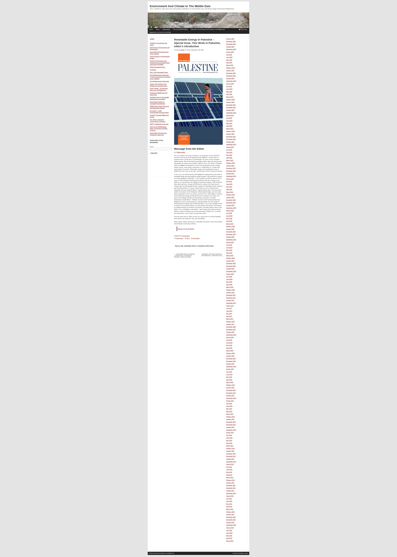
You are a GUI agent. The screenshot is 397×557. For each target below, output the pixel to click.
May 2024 (229, 91)
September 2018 (231, 271)
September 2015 (231, 366)
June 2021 (229, 184)
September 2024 (231, 81)
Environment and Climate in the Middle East (180, 6)
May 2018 (229, 282)
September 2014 (231, 398)
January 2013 (230, 451)
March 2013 (229, 446)
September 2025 (231, 49)
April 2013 (229, 443)
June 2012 (229, 469)
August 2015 (230, 369)
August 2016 (230, 337)
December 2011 (231, 485)
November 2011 (231, 488)
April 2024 (229, 94)
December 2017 (231, 295)
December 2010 (231, 517)
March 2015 (229, 382)
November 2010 (231, 520)
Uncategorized (186, 236)
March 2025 (229, 65)
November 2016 (231, 329)
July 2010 (229, 530)
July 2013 (229, 435)
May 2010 (229, 535)
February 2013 (230, 448)
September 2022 (231, 144)
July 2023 (229, 118)
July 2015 (229, 372)
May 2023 (229, 123)
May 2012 (229, 472)
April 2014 (229, 411)
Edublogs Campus (243, 553)
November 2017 (231, 298)
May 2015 (229, 377)
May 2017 (229, 313)
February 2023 (230, 131)
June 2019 (229, 247)
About (157, 29)
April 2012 (229, 475)
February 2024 (230, 99)
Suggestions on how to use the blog (160, 32)
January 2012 (230, 483)
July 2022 (229, 150)
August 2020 (230, 210)
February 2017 (230, 321)
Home (151, 29)
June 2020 (229, 216)
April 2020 (229, 221)
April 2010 (229, 538)
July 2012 (229, 467)
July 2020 (229, 213)
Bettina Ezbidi (181, 152)
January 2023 (230, 134)
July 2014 (229, 403)
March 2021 (229, 192)
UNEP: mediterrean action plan (159, 124)
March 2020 (229, 224)
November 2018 (231, 266)
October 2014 (230, 395)
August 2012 (230, 464)
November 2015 (231, 361)
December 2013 (231, 422)
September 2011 (231, 493)
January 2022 (230, 165)
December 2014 (231, 390)
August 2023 (230, 115)
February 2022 (230, 163)
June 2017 (229, 311)
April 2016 (229, 348)
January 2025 (230, 70)
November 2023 (231, 107)
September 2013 (231, 430)
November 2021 (231, 171)
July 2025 (229, 54)
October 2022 (230, 142)
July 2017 (229, 308)
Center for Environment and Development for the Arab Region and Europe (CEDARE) (160, 62)
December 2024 (231, 73)
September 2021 (231, 176)
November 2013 (231, 424)
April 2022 (229, 157)
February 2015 (230, 385)
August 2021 (230, 179)
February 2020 (230, 226)
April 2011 (229, 506)
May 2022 (229, 155)
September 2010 (231, 525)
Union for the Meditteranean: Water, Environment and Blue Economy (158, 128)
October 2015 (230, 364)
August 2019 (230, 242)
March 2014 (229, 414)
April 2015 (229, 380)
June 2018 (229, 279)
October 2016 (230, 332)
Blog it (188, 238)
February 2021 (230, 194)
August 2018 (230, 274)
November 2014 (231, 393)
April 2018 (229, 284)
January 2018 (230, 292)
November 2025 (231, 44)
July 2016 (229, 340)
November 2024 (231, 76)
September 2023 (231, 113)
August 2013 (230, 432)
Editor (182, 50)
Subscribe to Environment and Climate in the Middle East (208, 29)
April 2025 (229, 62)
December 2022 (231, 136)
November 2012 (231, 456)
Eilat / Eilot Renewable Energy (159, 72)
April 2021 (229, 189)
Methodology (166, 29)
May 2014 (229, 409)
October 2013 (230, 427)
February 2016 (230, 353)
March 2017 (229, 319)
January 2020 (230, 229)
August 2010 (230, 527)
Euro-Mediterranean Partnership (159, 81)
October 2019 (230, 237)
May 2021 (229, 187)
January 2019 (230, 261)
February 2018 (230, 290)
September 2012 (231, 461)
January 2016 (230, 356)
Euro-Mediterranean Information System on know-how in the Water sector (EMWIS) (160, 77)
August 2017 (230, 306)
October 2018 (230, 268)
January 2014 (230, 419)
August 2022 (230, 147)
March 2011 (229, 509)
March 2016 (229, 350)
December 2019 (231, 231)
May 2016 (229, 345)
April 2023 (229, 126)
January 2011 (230, 514)
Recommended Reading (180, 29)
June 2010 (229, 533)
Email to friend (179, 238)
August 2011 (230, 496)
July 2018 (229, 276)
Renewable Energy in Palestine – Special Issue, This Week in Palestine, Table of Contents (184, 255)
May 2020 (229, 218)
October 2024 (230, 78)
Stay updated (196, 238)
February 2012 (230, 480)
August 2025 (230, 52)
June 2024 (229, 89)
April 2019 (229, 253)
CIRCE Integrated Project (157, 67)
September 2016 (231, 335)
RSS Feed (244, 29)
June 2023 (229, 121)
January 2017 (230, 324)
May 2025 (229, 60)
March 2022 (229, 160)
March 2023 (229, 128)
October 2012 (230, 459)
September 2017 (231, 303)
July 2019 (229, 245)
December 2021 (231, 168)
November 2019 (231, 234)
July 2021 (229, 181)
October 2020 (230, 205)
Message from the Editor (186, 229)
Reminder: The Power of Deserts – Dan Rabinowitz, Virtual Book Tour (212, 254)
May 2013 (229, 440)
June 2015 (229, 374)
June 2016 (229, 343)
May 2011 (229, 504)
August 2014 (230, 401)
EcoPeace (153, 70)
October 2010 (230, 522)
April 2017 (229, 316)
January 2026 (230, 39)
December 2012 (231, 454)
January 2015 (230, 387)
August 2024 (230, 84)
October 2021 (230, 173)
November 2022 (231, 139)
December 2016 (231, 327)
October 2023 (230, 110)
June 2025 (229, 57)
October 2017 (230, 300)
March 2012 (229, 477)
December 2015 (231, 358)
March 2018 (229, 287)
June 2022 (229, 152)
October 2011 (230, 490)
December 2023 (231, 105)
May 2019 (229, 250)
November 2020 (231, 202)
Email (152, 147)
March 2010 (229, 541)
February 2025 (230, 68)
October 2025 (230, 47)
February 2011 (230, 512)
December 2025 (231, 41)
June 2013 (229, 438)
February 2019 (230, 258)
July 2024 (229, 86)
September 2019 (231, 239)
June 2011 (229, 501)
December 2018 (231, 263)
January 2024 (230, 102)
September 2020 (231, 208)
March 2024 (229, 97)
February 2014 (230, 417)
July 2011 (229, 498)
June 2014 (229, 406)
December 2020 (231, 200)
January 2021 (230, 197)
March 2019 (229, 255)
